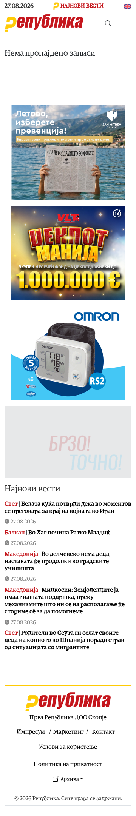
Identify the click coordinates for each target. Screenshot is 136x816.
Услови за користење (68, 747)
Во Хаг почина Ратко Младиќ (69, 533)
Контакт (103, 732)
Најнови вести (32, 489)
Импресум (31, 732)
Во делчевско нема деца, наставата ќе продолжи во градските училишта (58, 561)
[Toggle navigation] (121, 23)
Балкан (15, 533)
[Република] (44, 23)
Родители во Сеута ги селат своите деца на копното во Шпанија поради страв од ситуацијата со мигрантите (64, 640)
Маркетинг (68, 732)
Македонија (21, 554)
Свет (11, 504)
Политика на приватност (68, 764)
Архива (69, 779)
